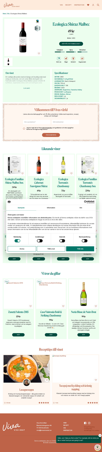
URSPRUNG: (58, 90)
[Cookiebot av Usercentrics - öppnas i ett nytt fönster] (85, 201)
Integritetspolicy (89, 427)
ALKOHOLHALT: (59, 85)
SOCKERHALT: (59, 79)
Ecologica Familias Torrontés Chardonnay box (87, 183)
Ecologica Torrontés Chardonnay (63, 183)
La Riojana (67, 92)
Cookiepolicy (88, 428)
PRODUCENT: (59, 92)
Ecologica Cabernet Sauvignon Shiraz (39, 183)
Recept (68, 5)
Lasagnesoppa (26, 389)
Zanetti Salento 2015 (18, 312)
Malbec (62, 94)
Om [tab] (81, 207)
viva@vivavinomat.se (44, 430)
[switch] (40, 240)
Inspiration (79, 5)
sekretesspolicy (47, 128)
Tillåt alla (80, 249)
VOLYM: (57, 83)
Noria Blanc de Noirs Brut (83, 312)
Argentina (66, 90)
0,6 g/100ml (69, 79)
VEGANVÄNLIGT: (60, 98)
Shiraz (68, 94)
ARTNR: (57, 77)
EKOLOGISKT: (59, 96)
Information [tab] (51, 207)
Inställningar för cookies (91, 430)
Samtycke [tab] (21, 207)
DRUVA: (57, 94)
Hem (4, 13)
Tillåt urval (51, 249)
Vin (61, 5)
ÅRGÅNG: (57, 87)
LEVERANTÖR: (59, 81)
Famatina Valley (76, 90)
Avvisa (22, 249)
